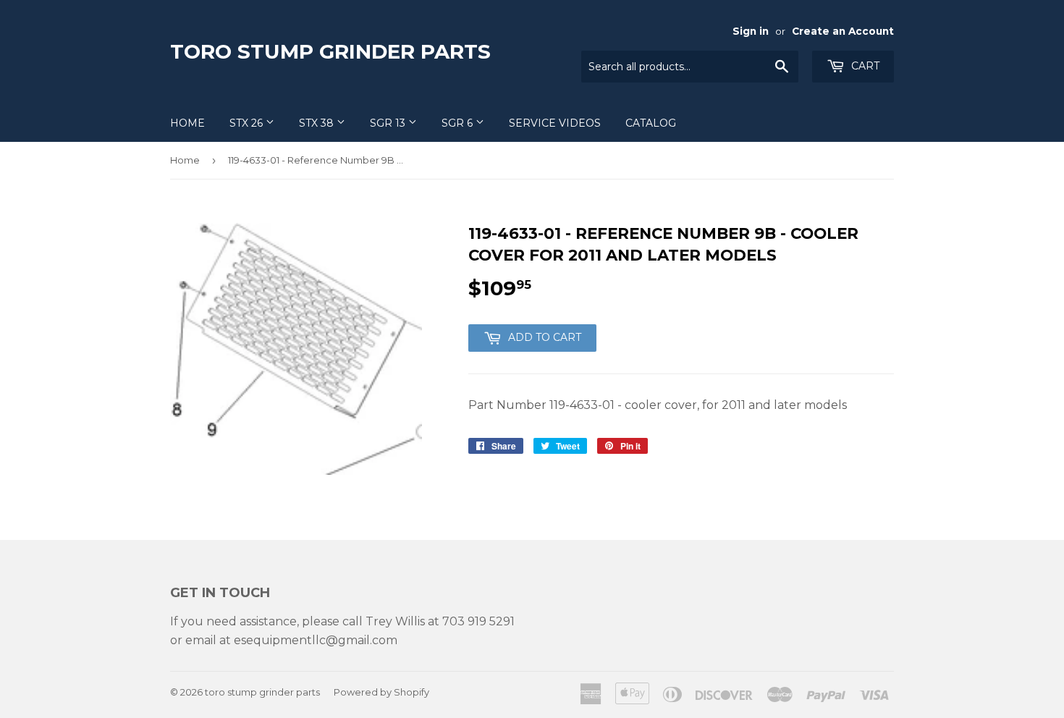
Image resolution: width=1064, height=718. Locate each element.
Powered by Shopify (381, 692)
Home (187, 123)
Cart (863, 65)
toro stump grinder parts (330, 51)
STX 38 (318, 123)
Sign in (750, 31)
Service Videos (555, 123)
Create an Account (843, 31)
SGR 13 (389, 123)
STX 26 (247, 123)
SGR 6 (459, 123)
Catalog (650, 123)
